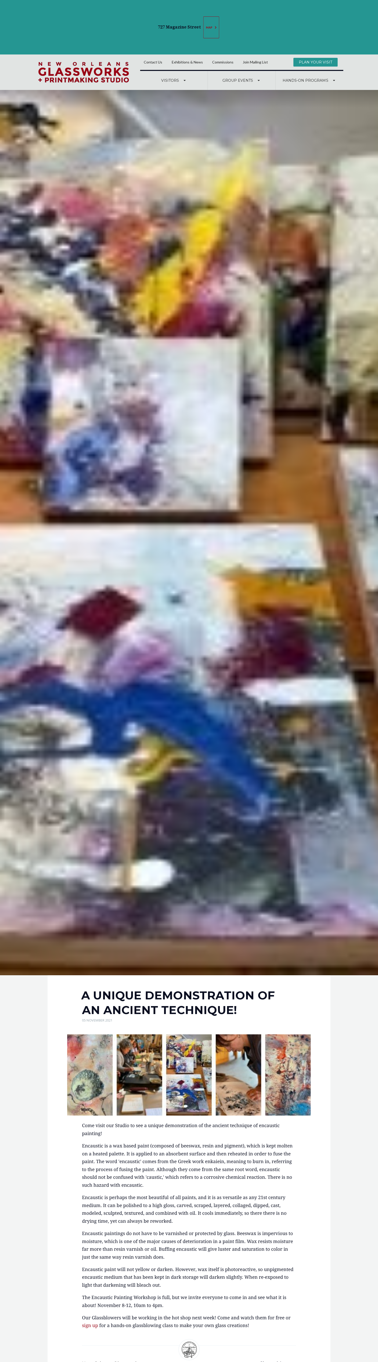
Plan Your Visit (315, 62)
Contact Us (153, 62)
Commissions (222, 62)
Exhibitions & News (187, 62)
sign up (90, 1325)
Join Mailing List (255, 62)
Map (209, 27)
